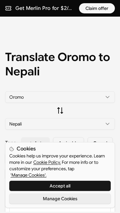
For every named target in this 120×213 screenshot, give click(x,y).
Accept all (60, 186)
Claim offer (96, 8)
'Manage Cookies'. (28, 175)
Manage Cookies (60, 199)
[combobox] (60, 97)
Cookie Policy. (47, 162)
